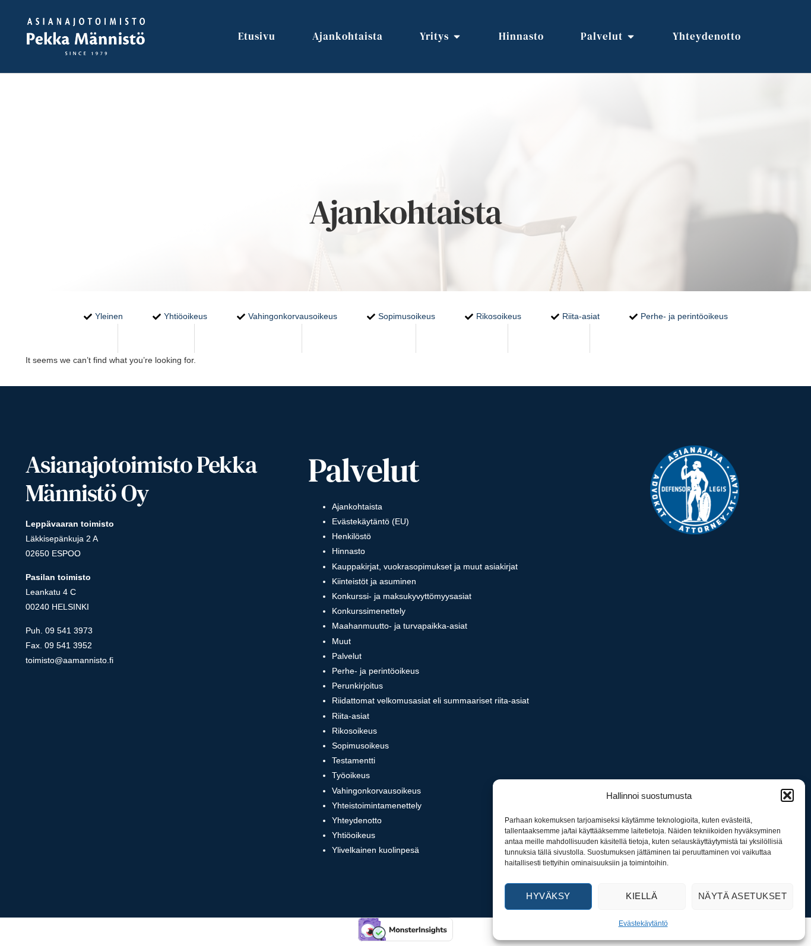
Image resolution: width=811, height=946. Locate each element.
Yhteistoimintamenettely (377, 805)
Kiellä (641, 896)
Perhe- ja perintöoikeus (375, 671)
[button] (787, 795)
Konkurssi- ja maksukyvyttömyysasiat (401, 596)
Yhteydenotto (357, 820)
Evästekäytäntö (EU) (370, 521)
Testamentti (353, 760)
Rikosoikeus (354, 730)
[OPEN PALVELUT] (631, 36)
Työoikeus (351, 775)
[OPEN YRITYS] (457, 36)
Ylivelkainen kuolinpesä (375, 850)
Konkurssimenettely (369, 611)
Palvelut (347, 656)
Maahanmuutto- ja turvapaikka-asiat (399, 625)
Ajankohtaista (357, 506)
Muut (341, 641)
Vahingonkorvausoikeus (376, 790)
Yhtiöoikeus (353, 835)
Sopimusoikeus (360, 745)
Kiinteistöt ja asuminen (374, 581)
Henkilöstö (351, 536)
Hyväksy (548, 896)
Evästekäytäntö (643, 923)
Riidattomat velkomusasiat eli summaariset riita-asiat (430, 700)
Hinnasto (348, 551)
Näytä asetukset (742, 896)
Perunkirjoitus (357, 685)
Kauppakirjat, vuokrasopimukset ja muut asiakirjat (425, 566)
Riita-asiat (350, 716)
